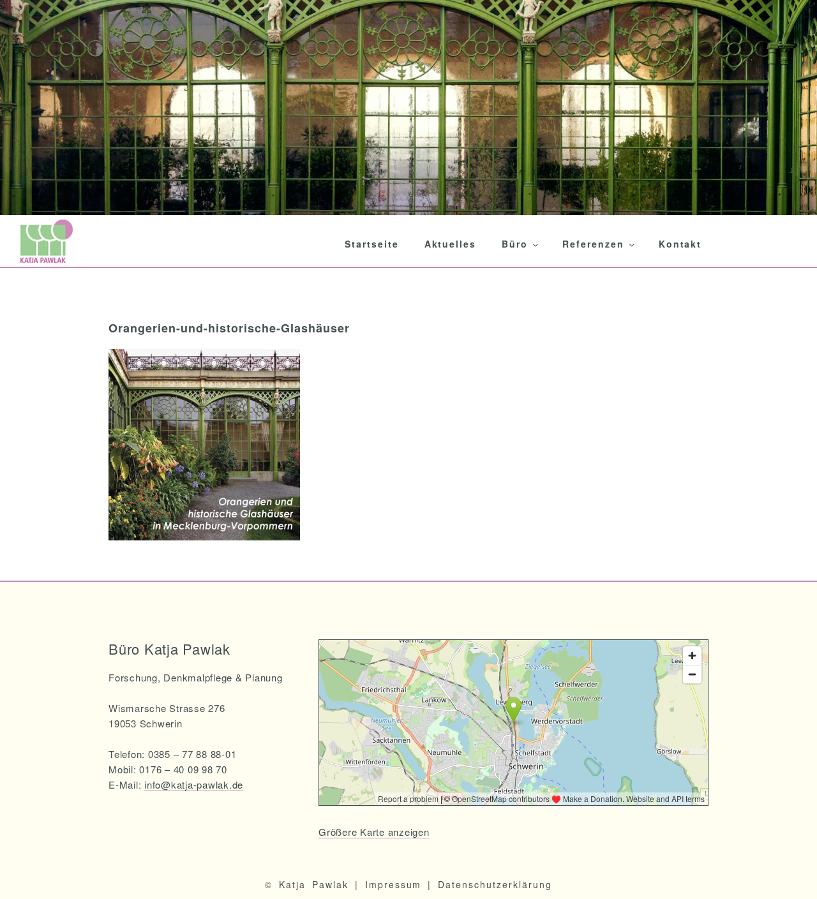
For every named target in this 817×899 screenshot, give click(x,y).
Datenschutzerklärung (494, 884)
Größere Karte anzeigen (374, 831)
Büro (515, 243)
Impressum (393, 884)
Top (787, 869)
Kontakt (680, 243)
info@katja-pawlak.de (193, 784)
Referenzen (593, 243)
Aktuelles (450, 243)
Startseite (372, 243)
